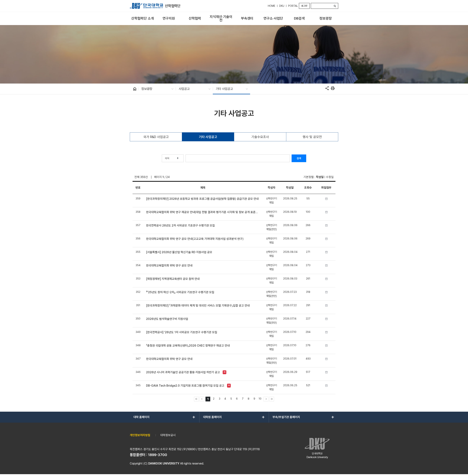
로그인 (304, 5)
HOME (271, 5)
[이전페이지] (202, 399)
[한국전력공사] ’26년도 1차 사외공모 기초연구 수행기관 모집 (181, 332)
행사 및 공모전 (312, 137)
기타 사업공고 (208, 137)
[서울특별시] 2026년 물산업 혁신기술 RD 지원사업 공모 (179, 252)
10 (260, 398)
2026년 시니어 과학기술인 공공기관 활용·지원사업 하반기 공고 (183, 372)
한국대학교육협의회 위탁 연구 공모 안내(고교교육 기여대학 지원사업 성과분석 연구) (195, 239)
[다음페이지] (266, 399)
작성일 (320, 177)
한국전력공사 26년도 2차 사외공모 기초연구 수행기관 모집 (180, 225)
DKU (281, 5)
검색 (299, 158)
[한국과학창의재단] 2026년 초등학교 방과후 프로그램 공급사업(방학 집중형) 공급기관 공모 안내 (202, 199)
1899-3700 (157, 455)
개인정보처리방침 (140, 435)
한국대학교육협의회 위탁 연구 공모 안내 (169, 265)
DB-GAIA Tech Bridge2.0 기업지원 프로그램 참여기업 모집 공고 (185, 385)
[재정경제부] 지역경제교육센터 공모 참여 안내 (173, 279)
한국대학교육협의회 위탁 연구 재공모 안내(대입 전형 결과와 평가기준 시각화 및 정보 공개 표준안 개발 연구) (203, 212)
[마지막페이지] (271, 399)
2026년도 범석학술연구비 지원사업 (167, 319)
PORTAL (293, 5)
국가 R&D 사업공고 (156, 137)
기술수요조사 (260, 137)
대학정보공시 (168, 435)
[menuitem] (142, 18)
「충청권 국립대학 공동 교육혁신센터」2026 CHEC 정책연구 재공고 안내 (188, 345)
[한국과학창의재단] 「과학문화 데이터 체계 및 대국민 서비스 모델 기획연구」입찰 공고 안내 (198, 305)
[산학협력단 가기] (146, 6)
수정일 (330, 177)
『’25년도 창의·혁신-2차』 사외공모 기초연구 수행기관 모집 (180, 292)
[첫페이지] (196, 399)
